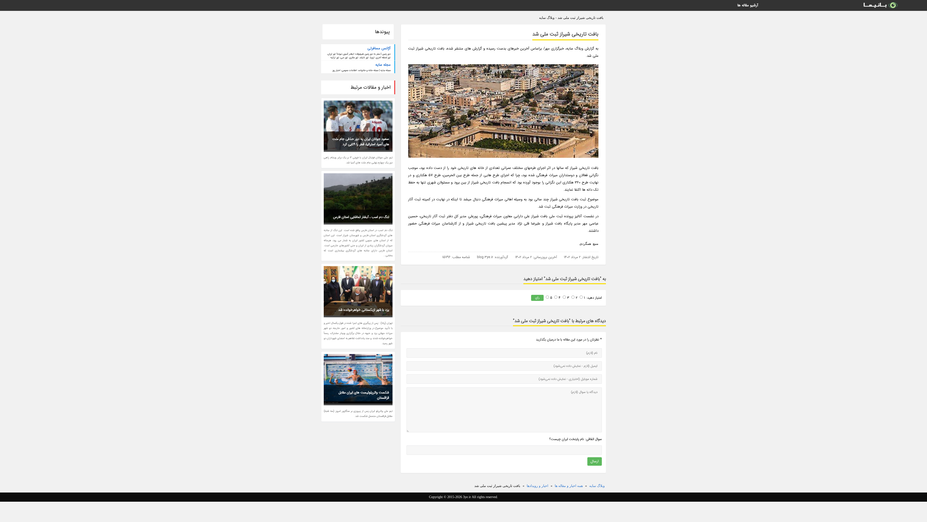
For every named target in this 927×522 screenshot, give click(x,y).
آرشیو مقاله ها (747, 5)
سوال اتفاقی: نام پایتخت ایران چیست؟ (575, 439)
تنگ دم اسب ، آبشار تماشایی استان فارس (361, 217)
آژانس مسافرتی (379, 48)
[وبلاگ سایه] (880, 5)
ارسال (594, 461)
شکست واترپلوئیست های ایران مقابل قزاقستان (363, 395)
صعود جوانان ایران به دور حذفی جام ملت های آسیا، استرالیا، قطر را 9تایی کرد (360, 141)
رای (537, 297)
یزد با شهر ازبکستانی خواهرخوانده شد (363, 309)
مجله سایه (383, 65)
